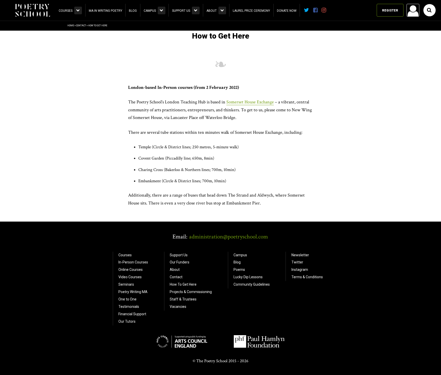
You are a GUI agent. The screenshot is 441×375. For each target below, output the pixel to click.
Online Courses (130, 270)
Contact (81, 25)
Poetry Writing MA (133, 292)
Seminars (126, 284)
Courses (65, 11)
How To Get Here (183, 284)
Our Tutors (127, 321)
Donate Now (287, 11)
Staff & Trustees (183, 299)
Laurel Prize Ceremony (251, 11)
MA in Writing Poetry (105, 11)
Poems (239, 270)
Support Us (181, 11)
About (211, 11)
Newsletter (300, 255)
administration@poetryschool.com (228, 236)
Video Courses (130, 277)
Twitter (297, 262)
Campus (150, 11)
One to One (127, 299)
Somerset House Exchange (250, 102)
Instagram (299, 270)
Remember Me (371, 76)
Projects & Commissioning (191, 292)
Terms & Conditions (307, 277)
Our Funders (179, 262)
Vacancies (178, 307)
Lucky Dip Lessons (248, 277)
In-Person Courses (133, 262)
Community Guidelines (252, 284)
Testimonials (128, 307)
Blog (133, 11)
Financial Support (132, 314)
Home (70, 25)
